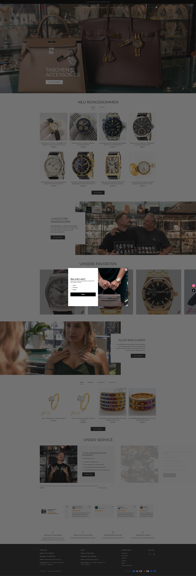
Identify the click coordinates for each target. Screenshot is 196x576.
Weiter (83, 294)
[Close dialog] (126, 270)
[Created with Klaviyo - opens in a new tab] (98, 307)
